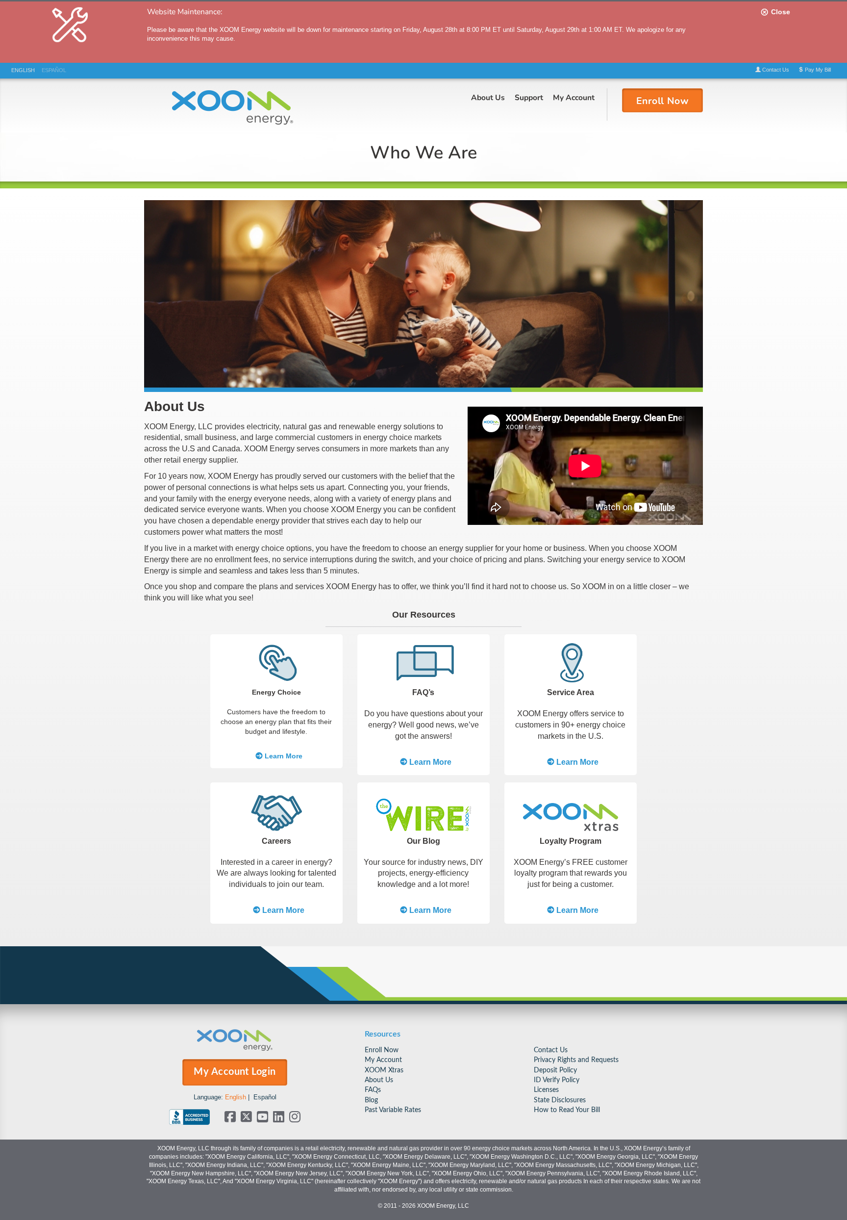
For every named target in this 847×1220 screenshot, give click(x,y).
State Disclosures (560, 1100)
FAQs (373, 1089)
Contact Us (551, 1050)
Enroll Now (382, 1050)
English (235, 1097)
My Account (574, 97)
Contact (775, 70)
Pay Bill (817, 70)
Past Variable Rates (393, 1110)
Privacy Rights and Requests (576, 1060)
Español (264, 1097)
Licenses (546, 1089)
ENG (23, 70)
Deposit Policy (555, 1070)
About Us (488, 97)
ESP (54, 70)
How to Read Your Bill (567, 1110)
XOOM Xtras (384, 1070)
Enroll (662, 100)
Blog (371, 1100)
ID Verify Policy (556, 1080)
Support (529, 97)
